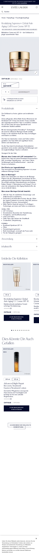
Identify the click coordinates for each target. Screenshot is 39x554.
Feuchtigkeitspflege (22, 18)
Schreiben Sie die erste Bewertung (20, 426)
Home (3, 18)
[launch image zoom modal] (35, 72)
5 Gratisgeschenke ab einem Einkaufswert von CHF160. (19, 2)
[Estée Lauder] (19, 7)
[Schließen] (36, 538)
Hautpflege (10, 18)
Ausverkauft (24, 92)
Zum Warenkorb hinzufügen (16, 318)
